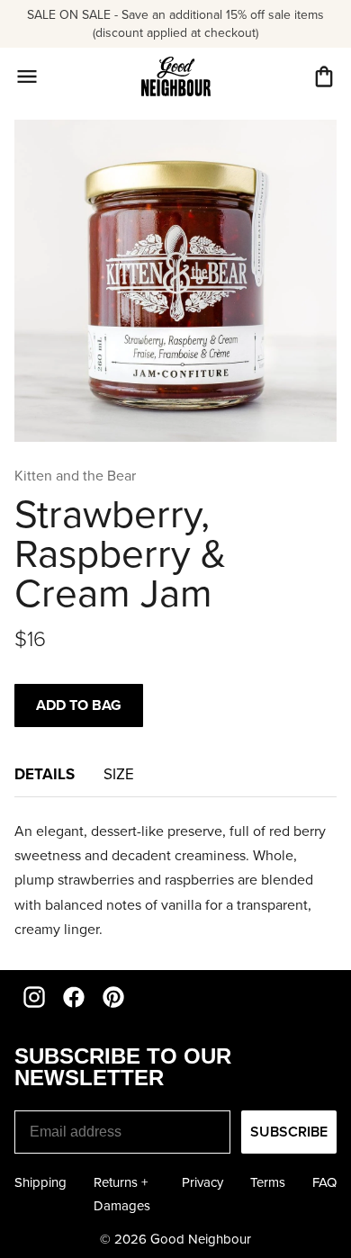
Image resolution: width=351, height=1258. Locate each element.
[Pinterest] (113, 997)
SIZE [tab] (119, 774)
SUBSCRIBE (289, 1131)
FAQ (324, 1182)
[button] (324, 76)
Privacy (202, 1182)
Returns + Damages (122, 1194)
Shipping (40, 1182)
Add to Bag (79, 705)
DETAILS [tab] (44, 774)
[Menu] (27, 76)
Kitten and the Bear (75, 475)
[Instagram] (34, 997)
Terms (267, 1182)
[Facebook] (74, 997)
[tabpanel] (175, 880)
